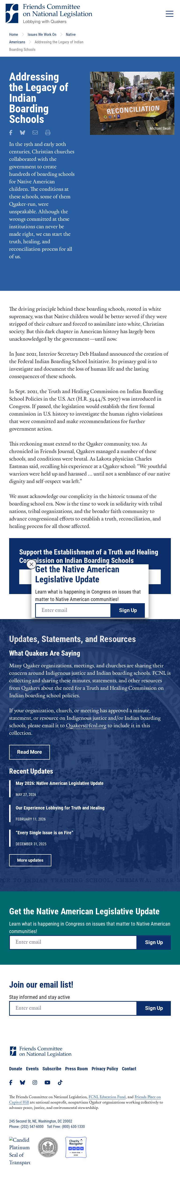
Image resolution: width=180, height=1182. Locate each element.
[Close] (31, 564)
